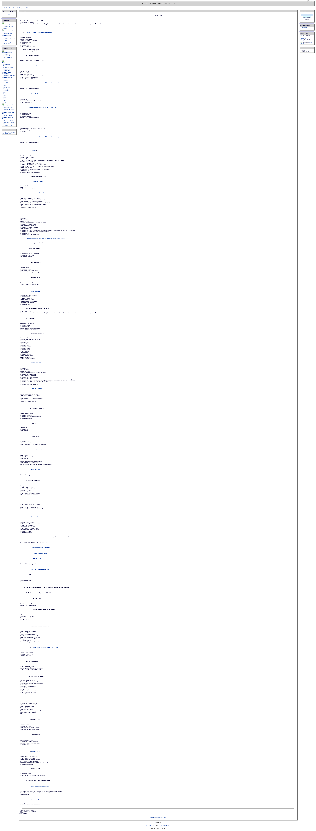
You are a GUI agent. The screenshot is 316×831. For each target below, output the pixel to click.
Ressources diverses (7, 125)
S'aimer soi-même (36, 362)
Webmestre (303, 38)
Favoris (302, 40)
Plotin (4, 97)
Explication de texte (8, 33)
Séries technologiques (8, 26)
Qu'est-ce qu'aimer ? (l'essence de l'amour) (38, 32)
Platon (4, 95)
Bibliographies (6, 64)
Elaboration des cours (8, 61)
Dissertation (6, 32)
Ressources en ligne (8, 113)
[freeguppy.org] (150, 825)
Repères (5, 28)
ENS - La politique (7, 42)
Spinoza (5, 100)
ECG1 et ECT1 (6, 40)
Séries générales (7, 24)
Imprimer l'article (162, 817)
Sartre (4, 98)
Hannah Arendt (6, 87)
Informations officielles (8, 120)
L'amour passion (35, 123)
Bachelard (5, 80)
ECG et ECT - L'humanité (9, 38)
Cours (8, 23)
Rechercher (307, 19)
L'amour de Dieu (38, 181)
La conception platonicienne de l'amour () (46, 83)
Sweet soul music (304, 29)
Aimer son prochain (36, 388)
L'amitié (33, 150)
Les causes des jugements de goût (40, 569)
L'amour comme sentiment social (40, 786)
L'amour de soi (35, 213)
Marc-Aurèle (6, 90)
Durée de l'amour (36, 291)
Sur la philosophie (7, 57)
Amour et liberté (35, 751)
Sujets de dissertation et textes (7, 51)
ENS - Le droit (6, 43)
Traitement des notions (8, 65)
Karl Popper (6, 88)
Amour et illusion (35, 517)
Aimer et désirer (35, 66)
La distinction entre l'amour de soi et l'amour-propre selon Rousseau (46, 238)
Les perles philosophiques (9, 132)
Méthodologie (10, 30)
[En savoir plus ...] (165, 825)
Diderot (5, 84)
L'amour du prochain (40, 193)
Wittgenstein (6, 102)
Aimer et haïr (34, 94)
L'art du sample (304, 27)
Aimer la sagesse (35, 469)
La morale (5, 59)
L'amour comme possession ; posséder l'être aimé (44, 647)
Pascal (4, 93)
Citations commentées (8, 67)
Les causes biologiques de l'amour (40, 547)
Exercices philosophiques (7, 73)
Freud (4, 85)
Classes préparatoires (6, 36)
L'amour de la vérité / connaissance (40, 450)
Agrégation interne (7, 118)
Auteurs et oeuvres (7, 78)
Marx (4, 92)
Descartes (5, 82)
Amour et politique (36, 800)
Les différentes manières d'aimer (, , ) (42, 107)
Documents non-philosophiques (7, 69)
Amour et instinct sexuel (40, 553)
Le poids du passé (36, 558)
